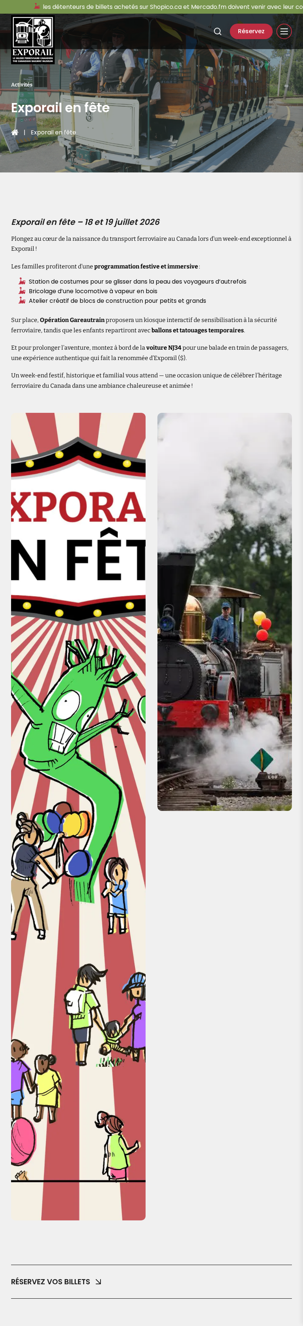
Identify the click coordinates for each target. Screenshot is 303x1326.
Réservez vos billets (50, 1282)
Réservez (251, 31)
